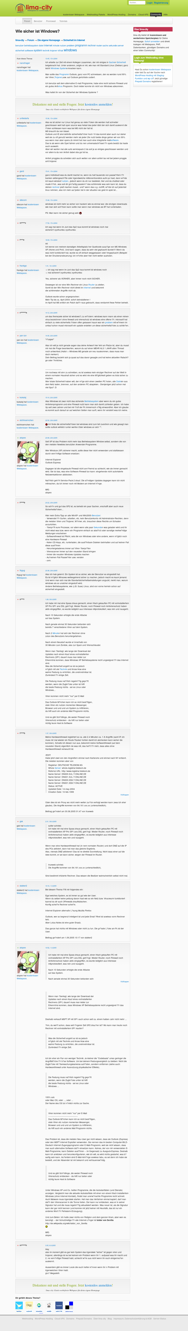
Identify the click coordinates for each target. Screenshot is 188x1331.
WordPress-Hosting (116, 14)
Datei (118, 381)
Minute (56, 633)
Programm (64, 74)
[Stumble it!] (40, 1311)
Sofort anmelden (152, 41)
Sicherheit (121, 62)
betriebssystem (31, 45)
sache (105, 45)
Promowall (51, 21)
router (99, 45)
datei (41, 45)
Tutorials (63, 21)
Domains (132, 14)
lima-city (19, 40)
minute (56, 45)
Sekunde (98, 527)
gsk (21, 821)
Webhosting (27, 1318)
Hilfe (165, 14)
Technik (63, 669)
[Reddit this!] (50, 1311)
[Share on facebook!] (60, 1311)
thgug (22, 570)
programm (81, 45)
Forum (27, 21)
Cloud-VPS (143, 14)
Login (150, 2)
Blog (110, 1318)
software (29, 50)
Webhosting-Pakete (96, 14)
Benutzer (38, 21)
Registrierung (161, 2)
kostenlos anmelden (98, 104)
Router (91, 284)
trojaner (53, 50)
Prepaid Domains (143, 81)
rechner (92, 45)
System (63, 68)
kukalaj (23, 397)
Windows (55, 68)
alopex (23, 437)
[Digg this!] (30, 1311)
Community (156, 14)
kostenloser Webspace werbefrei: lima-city (44, 8)
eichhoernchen (26, 420)
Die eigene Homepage (48, 40)
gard (22, 171)
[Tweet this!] (20, 1311)
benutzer (19, 45)
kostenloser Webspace (73, 14)
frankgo (23, 265)
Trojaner (58, 77)
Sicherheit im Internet (74, 40)
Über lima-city (99, 1318)
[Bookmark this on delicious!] (70, 1311)
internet (48, 45)
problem (71, 45)
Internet (87, 287)
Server (58, 767)
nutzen (63, 45)
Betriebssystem (91, 401)
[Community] (20, 19)
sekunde (113, 45)
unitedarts (24, 118)
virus (60, 50)
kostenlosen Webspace (27, 70)
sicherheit (19, 50)
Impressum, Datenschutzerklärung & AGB (133, 1318)
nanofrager (25, 62)
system (38, 50)
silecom (23, 199)
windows (70, 49)
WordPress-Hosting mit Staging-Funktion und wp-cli (150, 77)
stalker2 (23, 885)
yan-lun (23, 335)
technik (46, 50)
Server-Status (159, 1318)
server (121, 45)
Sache (112, 62)
